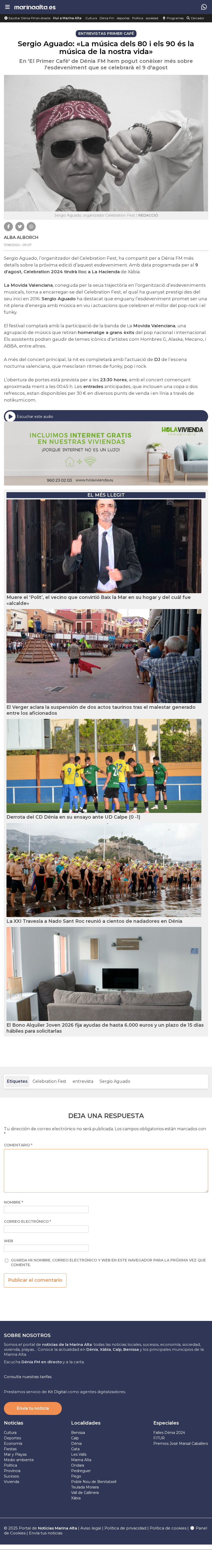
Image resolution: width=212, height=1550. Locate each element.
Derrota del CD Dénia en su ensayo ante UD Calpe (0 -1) (73, 817)
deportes (123, 18)
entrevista (83, 1081)
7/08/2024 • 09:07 (18, 245)
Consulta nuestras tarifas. (28, 1376)
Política (137, 18)
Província (12, 1470)
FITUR (159, 1438)
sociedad (152, 18)
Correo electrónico (27, 1221)
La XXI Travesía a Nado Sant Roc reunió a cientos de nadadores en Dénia (94, 921)
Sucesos (11, 1476)
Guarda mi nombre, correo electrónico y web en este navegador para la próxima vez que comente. (108, 1262)
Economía (13, 1443)
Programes (175, 18)
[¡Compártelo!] (8, 226)
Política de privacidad (125, 1528)
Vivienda (11, 1481)
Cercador (197, 18)
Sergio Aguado (115, 1081)
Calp (75, 1438)
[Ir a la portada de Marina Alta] (35, 6)
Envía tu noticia (33, 1408)
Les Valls (78, 1454)
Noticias (13, 1423)
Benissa (78, 1432)
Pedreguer (81, 1470)
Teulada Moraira (85, 1487)
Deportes (12, 1438)
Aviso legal (90, 1528)
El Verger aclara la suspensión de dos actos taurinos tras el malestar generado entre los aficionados (100, 710)
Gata (75, 1449)
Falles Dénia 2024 (169, 1432)
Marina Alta (81, 1460)
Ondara (77, 1465)
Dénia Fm (107, 18)
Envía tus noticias (45, 1533)
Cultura (91, 18)
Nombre (13, 1202)
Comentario (18, 1145)
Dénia (76, 1443)
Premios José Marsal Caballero (180, 1443)
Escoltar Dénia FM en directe (29, 18)
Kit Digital (57, 1391)
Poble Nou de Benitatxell (93, 1481)
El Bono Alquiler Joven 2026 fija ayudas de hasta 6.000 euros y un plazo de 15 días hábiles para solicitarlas (105, 1028)
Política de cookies (168, 1528)
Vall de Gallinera (85, 1492)
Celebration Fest (49, 1081)
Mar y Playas (15, 1454)
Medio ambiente (19, 1460)
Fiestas (10, 1449)
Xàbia (76, 1498)
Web (8, 1241)
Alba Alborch (21, 237)
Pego (76, 1476)
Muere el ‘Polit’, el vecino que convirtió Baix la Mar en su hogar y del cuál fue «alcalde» (98, 600)
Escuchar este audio (35, 416)
